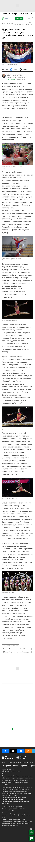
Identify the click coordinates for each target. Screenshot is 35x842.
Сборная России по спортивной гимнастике (17, 652)
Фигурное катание (15, 762)
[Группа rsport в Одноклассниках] (28, 751)
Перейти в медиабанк (8, 168)
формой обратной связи (10, 825)
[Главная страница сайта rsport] (11, 18)
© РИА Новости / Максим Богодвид (11, 258)
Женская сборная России (12, 84)
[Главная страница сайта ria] (2, 18)
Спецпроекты (6, 766)
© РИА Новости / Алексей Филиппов (12, 166)
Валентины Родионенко (17, 227)
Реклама (16, 766)
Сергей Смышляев (14, 75)
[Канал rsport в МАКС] (5, 751)
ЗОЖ (31, 762)
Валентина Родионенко (10, 646)
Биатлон (25, 762)
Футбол (4, 762)
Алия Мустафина (25, 649)
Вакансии (5, 774)
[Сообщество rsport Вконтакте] (20, 751)
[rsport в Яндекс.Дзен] (13, 751)
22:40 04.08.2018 (7, 23)
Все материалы (11, 79)
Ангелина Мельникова (10, 649)
